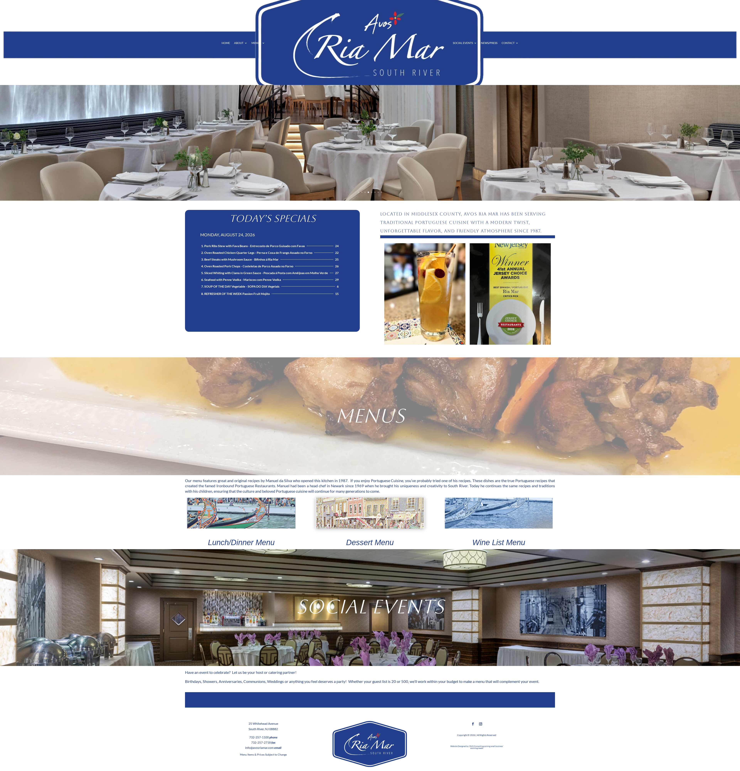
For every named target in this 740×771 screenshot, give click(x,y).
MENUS (256, 43)
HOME (226, 43)
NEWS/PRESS (489, 43)
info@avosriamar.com (259, 747)
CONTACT (508, 43)
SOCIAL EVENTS (463, 43)
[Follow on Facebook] (473, 724)
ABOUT (238, 43)
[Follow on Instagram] (481, 724)
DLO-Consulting (476, 746)
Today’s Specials (272, 218)
